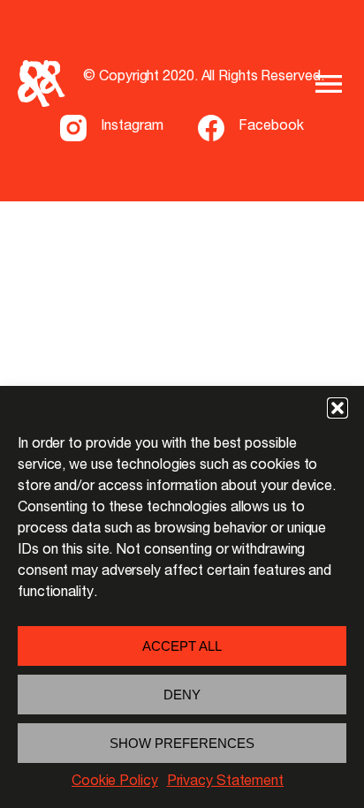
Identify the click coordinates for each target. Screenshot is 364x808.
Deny (182, 694)
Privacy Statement (225, 782)
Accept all (182, 645)
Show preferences (182, 743)
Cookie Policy (115, 782)
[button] (337, 408)
